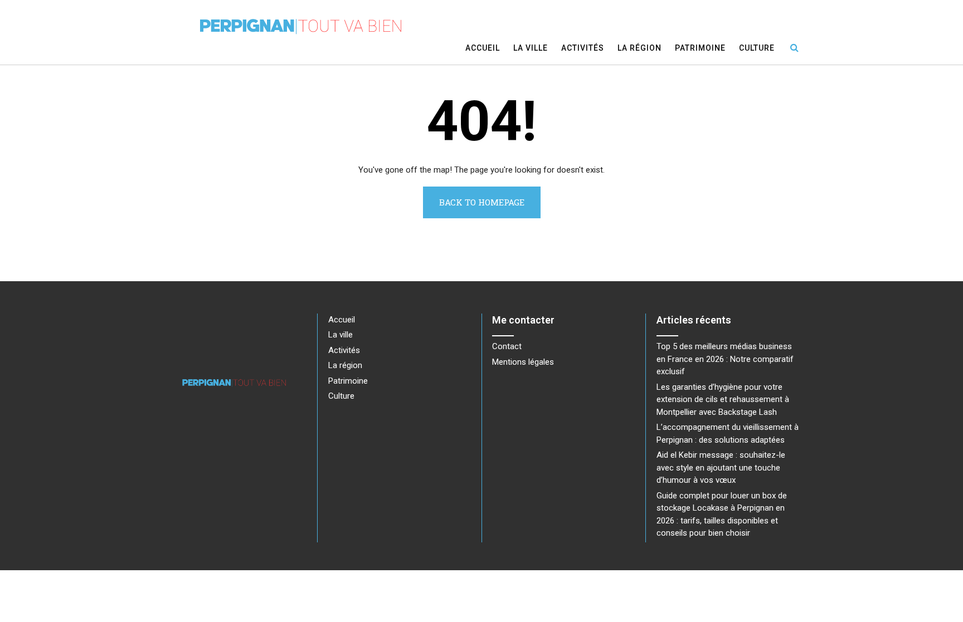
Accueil (482, 47)
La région (639, 47)
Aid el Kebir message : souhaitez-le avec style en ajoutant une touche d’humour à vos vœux (720, 467)
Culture (757, 47)
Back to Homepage (481, 202)
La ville (530, 47)
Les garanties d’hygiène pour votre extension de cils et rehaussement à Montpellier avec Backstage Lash (722, 399)
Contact (507, 346)
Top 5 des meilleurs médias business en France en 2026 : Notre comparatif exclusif (725, 358)
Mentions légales (523, 362)
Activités (582, 47)
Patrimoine (700, 47)
